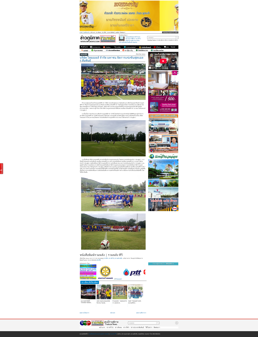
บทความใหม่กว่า (84, 313)
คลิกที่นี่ (98, 260)
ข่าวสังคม (98, 32)
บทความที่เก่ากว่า (141, 313)
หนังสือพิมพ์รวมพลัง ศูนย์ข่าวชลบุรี (99, 334)
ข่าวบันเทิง (170, 40)
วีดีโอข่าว (148, 327)
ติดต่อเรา (122, 32)
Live (167, 47)
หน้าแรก (93, 32)
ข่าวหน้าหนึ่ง (160, 40)
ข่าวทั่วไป (175, 40)
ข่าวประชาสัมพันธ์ (137, 327)
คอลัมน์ (117, 32)
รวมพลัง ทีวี (113, 334)
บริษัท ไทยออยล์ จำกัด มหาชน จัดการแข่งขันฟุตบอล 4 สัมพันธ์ (111, 59)
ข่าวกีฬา (104, 32)
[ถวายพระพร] (129, 30)
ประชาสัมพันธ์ (111, 32)
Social (173, 47)
